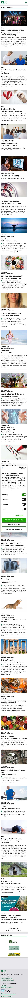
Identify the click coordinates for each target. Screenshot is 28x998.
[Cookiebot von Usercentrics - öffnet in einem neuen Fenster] (19, 468)
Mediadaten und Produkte (7, 980)
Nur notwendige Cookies (14, 529)
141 (13, 930)
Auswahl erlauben (14, 524)
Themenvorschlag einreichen (8, 994)
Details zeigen (19, 515)
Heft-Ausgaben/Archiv (6, 978)
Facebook (3, 985)
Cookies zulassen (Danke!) (14, 520)
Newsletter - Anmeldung (7, 987)
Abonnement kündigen (6, 996)
